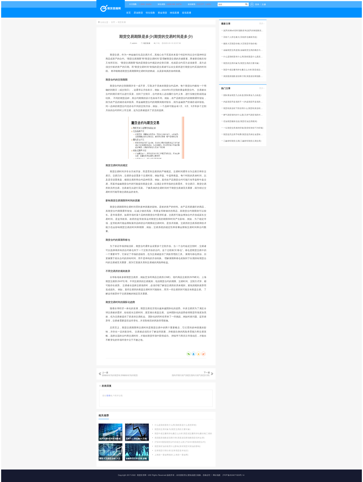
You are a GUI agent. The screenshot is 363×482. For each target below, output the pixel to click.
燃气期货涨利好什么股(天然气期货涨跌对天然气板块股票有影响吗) (243, 114)
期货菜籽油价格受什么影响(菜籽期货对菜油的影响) (178, 446)
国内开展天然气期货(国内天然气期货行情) (191, 375)
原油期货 (138, 12)
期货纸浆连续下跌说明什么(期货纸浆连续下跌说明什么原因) (243, 108)
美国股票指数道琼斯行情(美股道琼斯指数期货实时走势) (180, 437)
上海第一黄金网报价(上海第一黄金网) (171, 454)
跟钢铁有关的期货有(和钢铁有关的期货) (120, 375)
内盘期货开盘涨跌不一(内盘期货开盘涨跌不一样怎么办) (243, 101)
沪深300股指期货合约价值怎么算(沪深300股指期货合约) (180, 441)
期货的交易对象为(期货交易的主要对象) (173, 429)
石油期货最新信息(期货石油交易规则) (240, 121)
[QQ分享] (193, 354)
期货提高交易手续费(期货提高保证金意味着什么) (243, 134)
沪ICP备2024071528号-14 (233, 475)
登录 (257, 4)
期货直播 (146, 43)
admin (134, 43)
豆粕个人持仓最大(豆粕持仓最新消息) (240, 36)
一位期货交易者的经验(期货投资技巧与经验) (243, 127)
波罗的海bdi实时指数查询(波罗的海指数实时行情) (243, 30)
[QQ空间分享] (198, 354)
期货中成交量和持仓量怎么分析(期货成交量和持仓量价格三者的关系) (183, 435)
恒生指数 (150, 12)
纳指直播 (174, 12)
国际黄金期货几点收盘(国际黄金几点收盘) (242, 95)
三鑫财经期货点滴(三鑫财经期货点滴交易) (242, 140)
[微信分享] (188, 354)
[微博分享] (203, 354)
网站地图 (216, 475)
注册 (264, 4)
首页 (128, 12)
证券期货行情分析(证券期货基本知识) (171, 450)
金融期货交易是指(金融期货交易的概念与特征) (243, 50)
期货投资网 (141, 475)
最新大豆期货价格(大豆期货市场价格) (240, 43)
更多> (261, 23)
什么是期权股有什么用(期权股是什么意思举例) (176, 424)
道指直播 (186, 12)
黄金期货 (162, 12)
